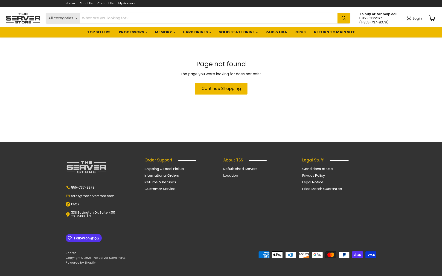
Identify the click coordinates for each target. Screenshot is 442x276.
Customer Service (160, 188)
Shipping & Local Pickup (164, 168)
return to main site (334, 32)
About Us (86, 3)
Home (70, 3)
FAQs (75, 204)
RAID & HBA (276, 32)
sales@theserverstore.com (92, 196)
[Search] (343, 18)
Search (71, 253)
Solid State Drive (237, 32)
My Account (127, 3)
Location (230, 175)
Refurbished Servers (240, 168)
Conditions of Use (317, 168)
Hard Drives (196, 32)
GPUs (300, 32)
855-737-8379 (83, 187)
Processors (132, 32)
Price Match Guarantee (322, 188)
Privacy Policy (313, 175)
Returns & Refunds (160, 182)
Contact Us (105, 3)
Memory (164, 32)
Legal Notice (312, 182)
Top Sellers (98, 32)
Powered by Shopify (81, 262)
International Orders (162, 175)
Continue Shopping (221, 88)
